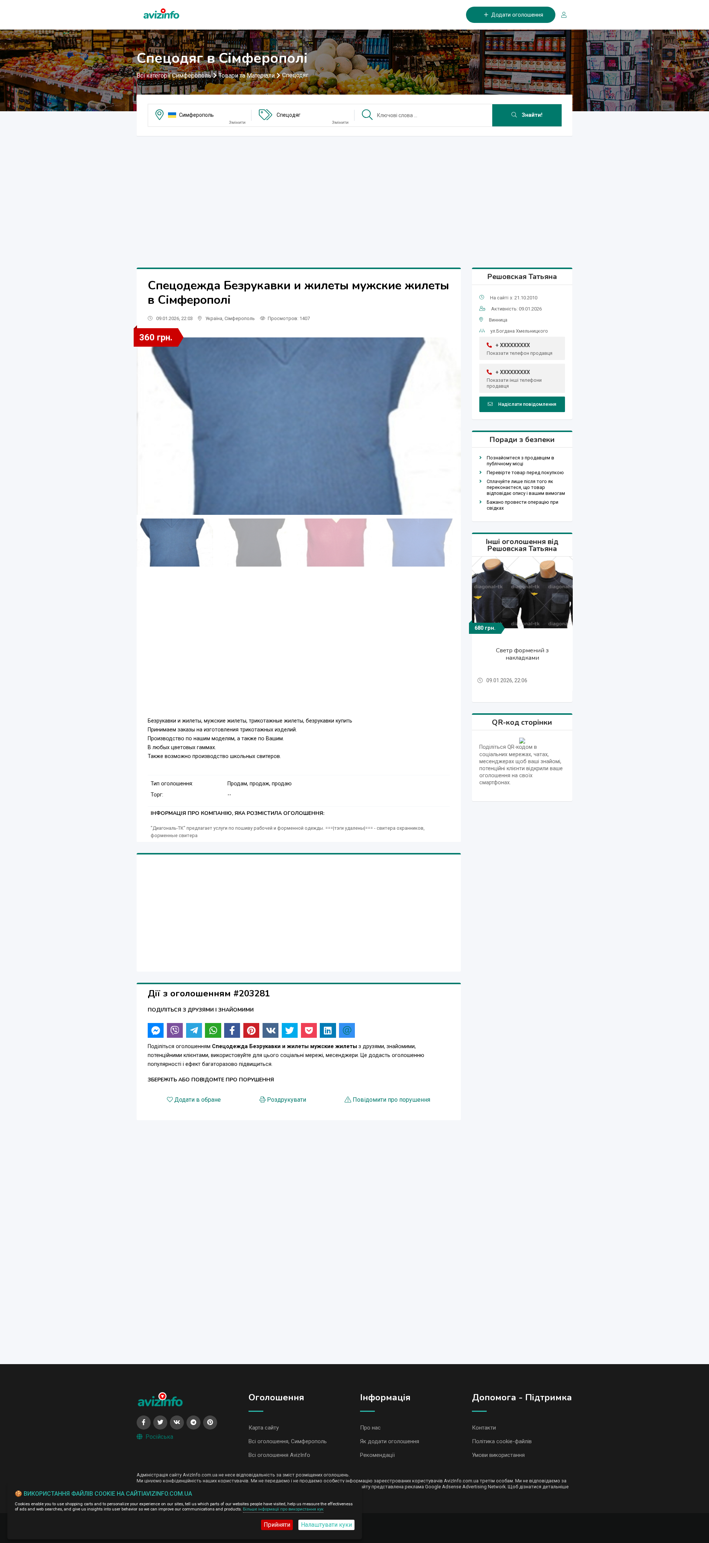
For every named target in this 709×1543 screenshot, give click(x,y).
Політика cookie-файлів (502, 1441)
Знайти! (531, 115)
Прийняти (277, 1524)
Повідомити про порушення (391, 1099)
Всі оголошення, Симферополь (288, 1441)
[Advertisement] (354, 193)
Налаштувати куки (326, 1524)
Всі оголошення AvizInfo (279, 1455)
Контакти (484, 1427)
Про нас (370, 1427)
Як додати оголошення (389, 1441)
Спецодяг (295, 75)
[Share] (156, 1030)
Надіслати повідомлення (527, 404)
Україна (213, 318)
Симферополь (196, 115)
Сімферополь (240, 318)
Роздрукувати (286, 1099)
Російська (159, 1436)
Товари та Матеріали (247, 75)
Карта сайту (264, 1427)
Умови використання (498, 1455)
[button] (452, 426)
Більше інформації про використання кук (283, 1509)
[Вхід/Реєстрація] (560, 14)
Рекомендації (377, 1455)
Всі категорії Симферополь (174, 75)
